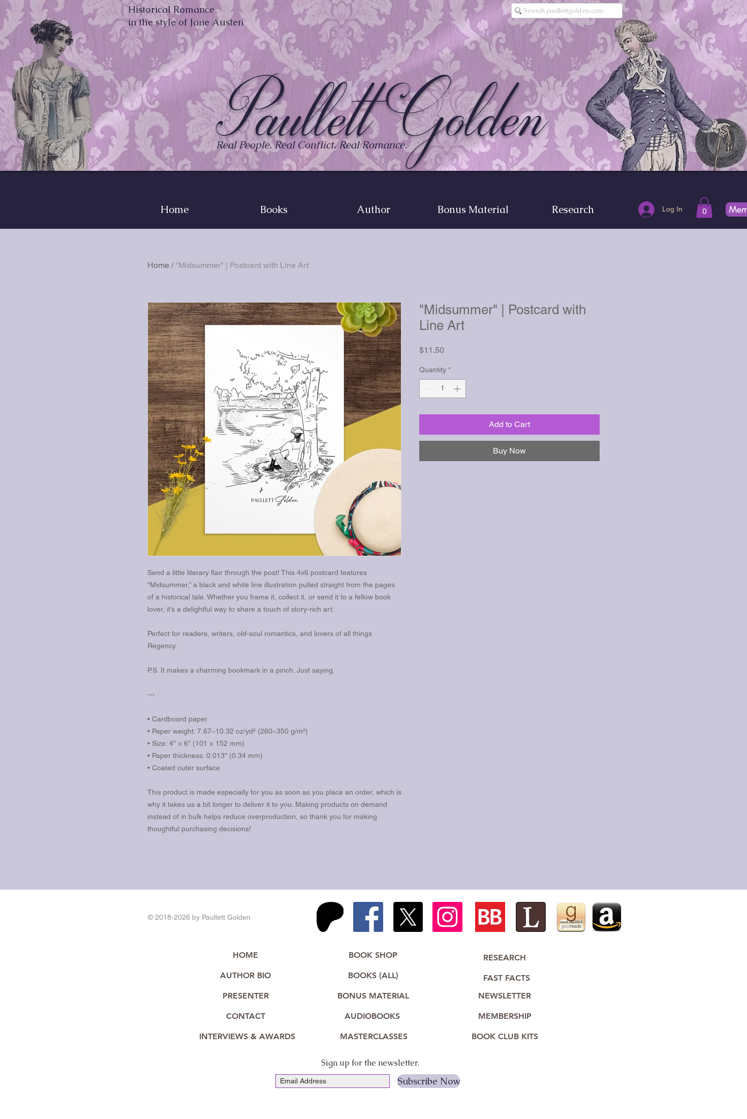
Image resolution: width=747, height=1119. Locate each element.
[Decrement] (427, 389)
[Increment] (458, 389)
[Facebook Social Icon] (368, 917)
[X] (408, 917)
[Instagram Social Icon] (447, 917)
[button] (704, 207)
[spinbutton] (442, 389)
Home (158, 265)
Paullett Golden (381, 115)
